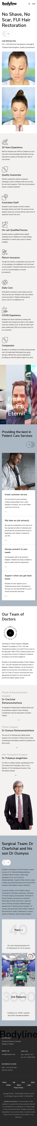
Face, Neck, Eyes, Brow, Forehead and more (16, 29)
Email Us (5, 1051)
